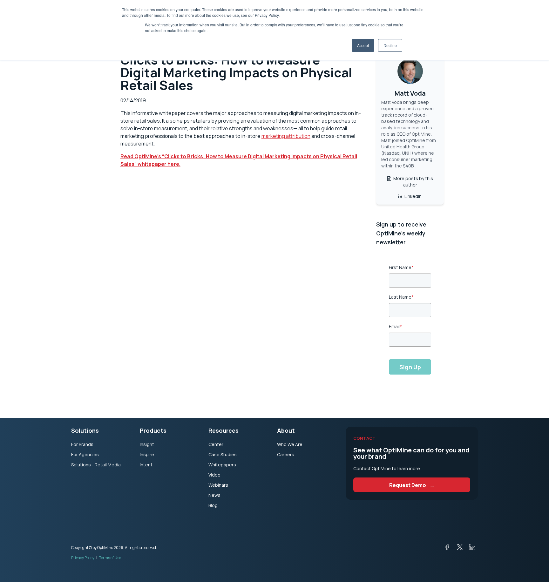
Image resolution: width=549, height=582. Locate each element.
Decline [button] (390, 45)
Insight (147, 444)
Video (214, 475)
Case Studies (222, 454)
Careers (285, 454)
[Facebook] (445, 548)
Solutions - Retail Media (96, 465)
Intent (146, 465)
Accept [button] (363, 45)
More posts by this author (412, 181)
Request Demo (412, 485)
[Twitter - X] (457, 548)
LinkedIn (412, 196)
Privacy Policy (82, 557)
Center (215, 444)
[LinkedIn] (469, 548)
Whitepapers (222, 465)
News (214, 495)
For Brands (82, 444)
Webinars (218, 485)
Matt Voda (410, 93)
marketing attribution (285, 135)
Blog (213, 505)
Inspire (147, 454)
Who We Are (289, 444)
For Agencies (85, 454)
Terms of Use (110, 557)
